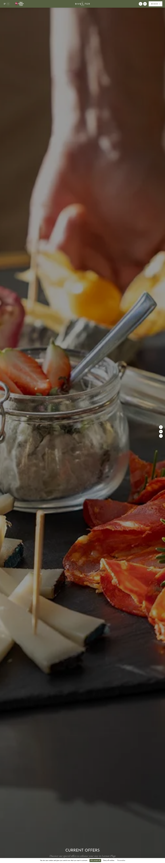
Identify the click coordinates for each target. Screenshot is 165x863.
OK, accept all (95, 860)
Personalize (121, 860)
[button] (7, 4)
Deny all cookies (108, 860)
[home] (82, 4)
